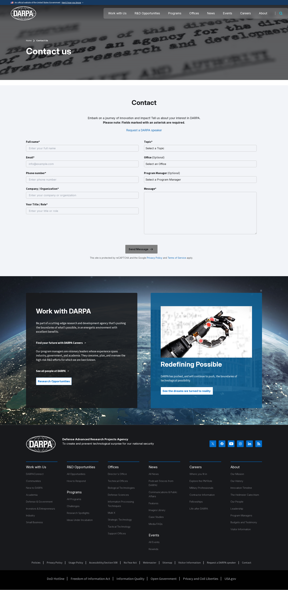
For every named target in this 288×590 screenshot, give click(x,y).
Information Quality (130, 579)
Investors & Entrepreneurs (40, 508)
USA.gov (230, 579)
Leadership (236, 508)
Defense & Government (39, 501)
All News (154, 474)
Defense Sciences (118, 494)
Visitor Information (240, 529)
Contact (246, 562)
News (211, 13)
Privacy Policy (154, 258)
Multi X (111, 512)
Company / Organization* (42, 189)
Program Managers (241, 515)
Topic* (148, 142)
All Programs (74, 499)
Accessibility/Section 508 (103, 562)
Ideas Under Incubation (80, 520)
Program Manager (162, 173)
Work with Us (117, 13)
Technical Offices (118, 481)
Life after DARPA (199, 508)
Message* (150, 189)
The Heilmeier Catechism (244, 494)
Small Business (34, 522)
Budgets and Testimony (243, 522)
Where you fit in (198, 474)
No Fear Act (130, 562)
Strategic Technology (120, 519)
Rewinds (153, 549)
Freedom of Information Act (90, 579)
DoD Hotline (55, 579)
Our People (236, 501)
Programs (174, 13)
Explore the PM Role (201, 481)
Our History (236, 481)
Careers (245, 13)
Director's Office (117, 474)
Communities (33, 481)
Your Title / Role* (37, 204)
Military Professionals (201, 487)
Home (29, 40)
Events (227, 13)
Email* (30, 157)
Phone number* (36, 173)
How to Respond (76, 481)
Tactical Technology (119, 526)
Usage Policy (75, 562)
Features (153, 503)
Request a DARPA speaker (144, 130)
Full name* (33, 142)
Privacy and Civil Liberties (200, 579)
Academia (32, 494)
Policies (36, 562)
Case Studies (156, 517)
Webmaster (149, 562)
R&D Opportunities (147, 13)
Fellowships (196, 501)
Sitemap (167, 562)
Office (154, 157)
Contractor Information (202, 494)
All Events (154, 542)
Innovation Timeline (241, 487)
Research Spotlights (78, 513)
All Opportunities (76, 474)
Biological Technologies (121, 487)
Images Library (157, 510)
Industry (30, 515)
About (263, 13)
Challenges (73, 506)
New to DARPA (34, 487)
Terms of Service (176, 258)
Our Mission (237, 474)
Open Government (164, 579)
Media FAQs (155, 524)
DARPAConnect (35, 474)
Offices (194, 13)
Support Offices (117, 533)
